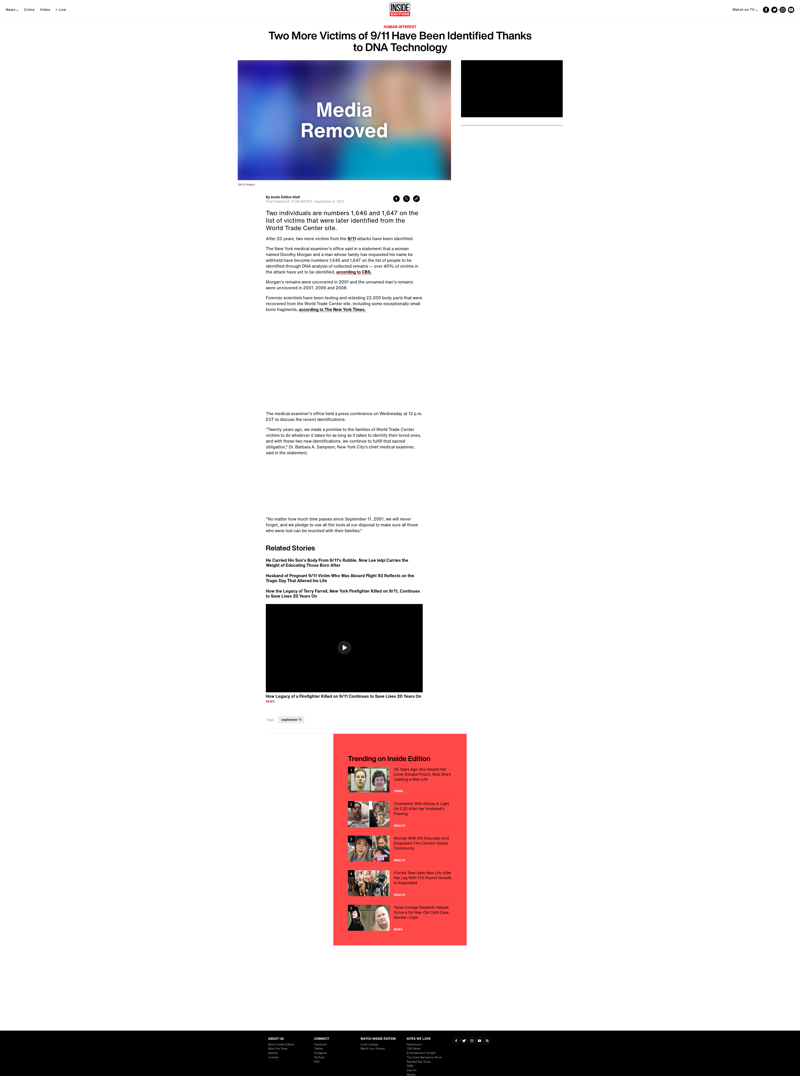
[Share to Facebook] (396, 199)
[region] (344, 648)
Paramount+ (414, 1044)
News (11, 9)
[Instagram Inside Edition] (783, 10)
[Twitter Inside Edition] (774, 10)
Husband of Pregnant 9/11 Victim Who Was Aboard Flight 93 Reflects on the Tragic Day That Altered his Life (340, 578)
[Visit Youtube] (479, 1041)
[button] (344, 647)
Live (62, 9)
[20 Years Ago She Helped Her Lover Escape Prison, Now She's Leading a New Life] (400, 780)
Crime (29, 9)
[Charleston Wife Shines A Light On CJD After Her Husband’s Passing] (400, 814)
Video (45, 9)
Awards (273, 1053)
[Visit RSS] (487, 1041)
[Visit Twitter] (464, 1041)
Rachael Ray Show (419, 1062)
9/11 (352, 239)
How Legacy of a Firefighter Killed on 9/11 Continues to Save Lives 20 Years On (343, 696)
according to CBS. (354, 272)
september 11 (291, 720)
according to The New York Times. (332, 309)
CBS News (414, 1049)
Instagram (320, 1053)
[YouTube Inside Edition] (791, 10)
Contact (273, 1057)
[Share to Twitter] (406, 199)
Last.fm (411, 1070)
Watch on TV (743, 9)
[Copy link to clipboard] (416, 199)
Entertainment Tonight (421, 1053)
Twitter (318, 1049)
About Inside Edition (281, 1044)
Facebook (320, 1044)
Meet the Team (278, 1049)
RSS (317, 1062)
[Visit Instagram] (471, 1041)
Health (399, 825)
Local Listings (369, 1044)
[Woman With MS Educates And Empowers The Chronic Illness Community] (400, 849)
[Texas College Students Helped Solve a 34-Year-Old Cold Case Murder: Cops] (400, 918)
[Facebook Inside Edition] (766, 10)
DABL (410, 1066)
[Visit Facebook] (456, 1041)
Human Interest (400, 26)
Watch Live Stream (372, 1049)
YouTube (319, 1057)
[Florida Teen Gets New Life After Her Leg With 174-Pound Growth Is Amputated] (400, 883)
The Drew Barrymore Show (424, 1057)
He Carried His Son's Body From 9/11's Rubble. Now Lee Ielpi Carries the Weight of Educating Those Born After (337, 563)
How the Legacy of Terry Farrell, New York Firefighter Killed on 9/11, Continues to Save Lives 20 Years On (343, 594)
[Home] (400, 10)
